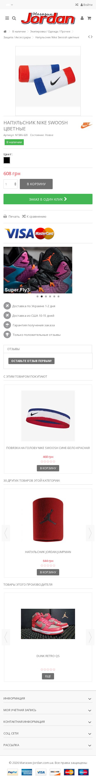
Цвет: (8, 154)
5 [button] (54, 296)
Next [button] (90, 533)
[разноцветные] (7, 160)
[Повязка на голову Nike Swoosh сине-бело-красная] (48, 416)
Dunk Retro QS (48, 656)
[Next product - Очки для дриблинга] (92, 36)
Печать (14, 216)
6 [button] (58, 296)
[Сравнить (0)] (76, 5)
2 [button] (42, 296)
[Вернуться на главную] (4, 32)
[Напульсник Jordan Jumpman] (48, 520)
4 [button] (50, 296)
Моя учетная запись (19, 710)
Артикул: (8, 135)
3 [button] (46, 296)
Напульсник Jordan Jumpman (48, 552)
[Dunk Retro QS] (48, 624)
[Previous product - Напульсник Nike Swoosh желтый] (89, 36)
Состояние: (37, 135)
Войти (88, 5)
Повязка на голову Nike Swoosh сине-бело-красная (48, 448)
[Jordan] (48, 18)
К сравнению (36, 216)
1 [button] (37, 296)
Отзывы (13, 349)
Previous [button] (6, 533)
